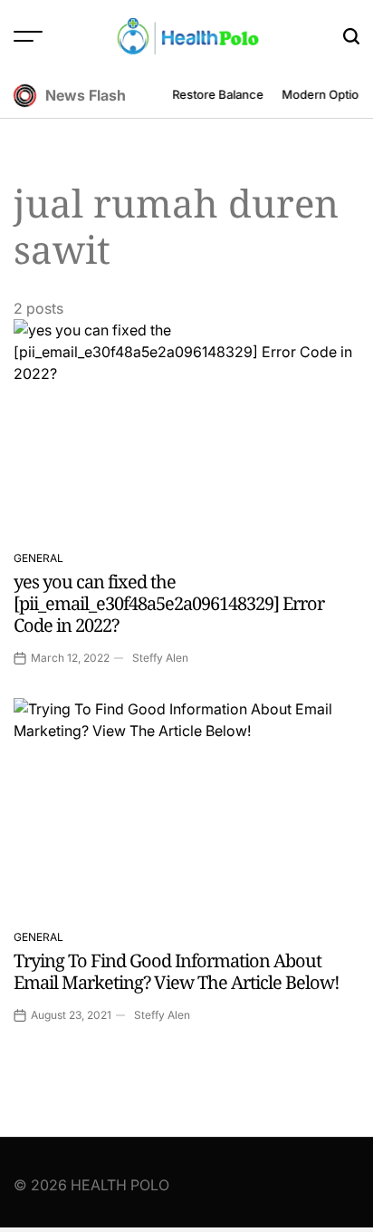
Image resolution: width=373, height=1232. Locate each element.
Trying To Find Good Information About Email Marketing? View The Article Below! (177, 971)
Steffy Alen (160, 658)
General (38, 558)
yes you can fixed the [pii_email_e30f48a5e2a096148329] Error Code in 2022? (169, 603)
